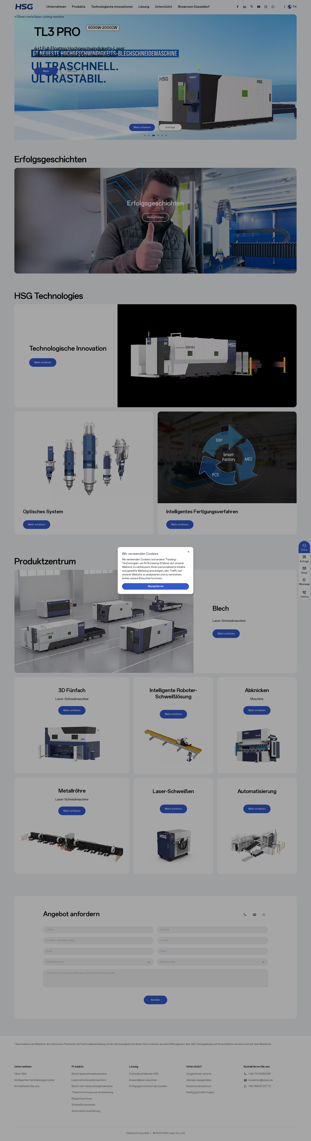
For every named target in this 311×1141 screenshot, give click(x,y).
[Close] (188, 551)
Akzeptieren (155, 586)
